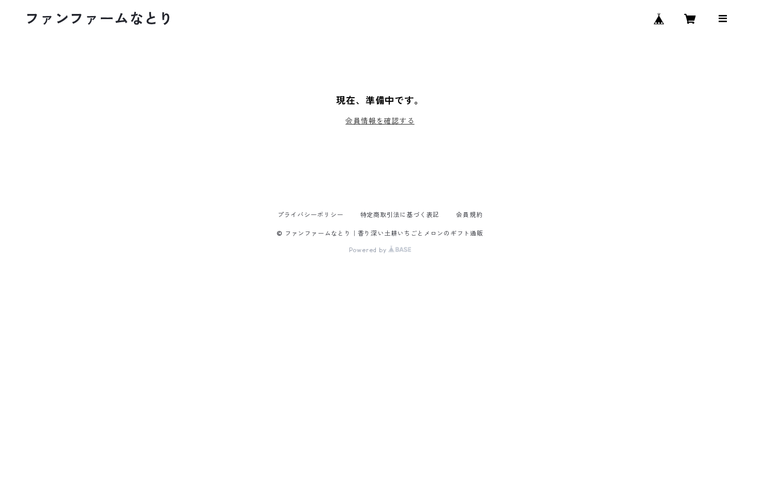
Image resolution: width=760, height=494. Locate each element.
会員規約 (469, 215)
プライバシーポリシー (311, 215)
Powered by (369, 250)
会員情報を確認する (379, 121)
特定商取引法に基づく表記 (400, 215)
